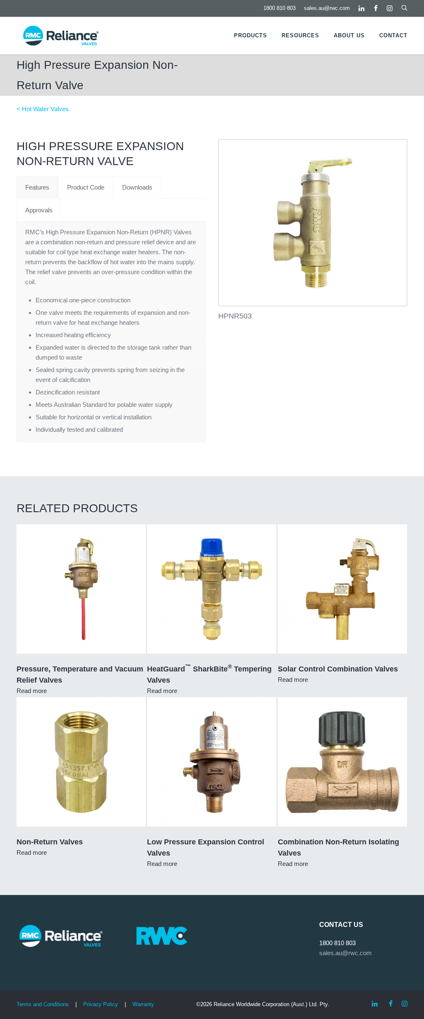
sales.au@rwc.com (327, 8)
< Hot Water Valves (43, 108)
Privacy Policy (100, 1004)
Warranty (143, 1004)
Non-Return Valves (50, 842)
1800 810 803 (279, 8)
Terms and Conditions (43, 1004)
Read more (32, 690)
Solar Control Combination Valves (338, 669)
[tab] (37, 187)
